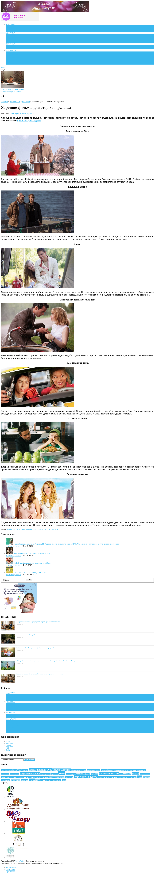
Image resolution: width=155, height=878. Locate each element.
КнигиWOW (17, 770)
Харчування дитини (19, 42)
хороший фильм (39, 529)
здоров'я (87, 774)
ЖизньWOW (15, 102)
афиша (73, 770)
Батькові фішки (17, 46)
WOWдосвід (16, 29)
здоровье (94, 774)
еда (84, 774)
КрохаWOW (16, 35)
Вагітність (15, 26)
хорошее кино (26, 529)
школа (64, 780)
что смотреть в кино (50, 780)
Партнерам (10, 870)
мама (139, 777)
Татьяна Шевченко (61, 769)
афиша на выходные (93, 770)
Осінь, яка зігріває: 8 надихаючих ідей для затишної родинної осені (36, 648)
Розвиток (14, 39)
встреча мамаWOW (30, 773)
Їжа (12, 61)
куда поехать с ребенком (56, 777)
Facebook (9, 744)
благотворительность (127, 770)
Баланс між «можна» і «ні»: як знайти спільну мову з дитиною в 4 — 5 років (39, 674)
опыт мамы (146, 777)
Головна (4, 102)
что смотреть (52, 529)
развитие (24, 780)
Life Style (14, 55)
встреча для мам (14, 774)
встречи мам (54, 774)
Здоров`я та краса (18, 31)
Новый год (25, 770)
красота (135, 773)
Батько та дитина (18, 48)
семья (32, 780)
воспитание (5, 774)
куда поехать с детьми (38, 777)
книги (121, 774)
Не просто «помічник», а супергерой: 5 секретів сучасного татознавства (38, 622)
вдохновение (140, 770)
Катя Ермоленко (6, 770)
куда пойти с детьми (108, 777)
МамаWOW (11, 24)
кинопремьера (111, 773)
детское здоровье (71, 774)
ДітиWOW (10, 33)
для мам (79, 774)
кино (101, 773)
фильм (9, 529)
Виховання (15, 37)
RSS (7, 748)
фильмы (16, 529)
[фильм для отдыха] (37, 462)
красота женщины (145, 774)
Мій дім (14, 63)
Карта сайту (11, 867)
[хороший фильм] (37, 175)
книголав (127, 774)
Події (13, 52)
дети (61, 773)
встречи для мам (45, 774)
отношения (5, 780)
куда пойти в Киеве (86, 776)
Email (8, 741)
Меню (3, 67)
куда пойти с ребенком (127, 777)
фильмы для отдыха (29, 120)
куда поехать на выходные (14, 777)
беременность (114, 770)
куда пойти (69, 777)
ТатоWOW (10, 44)
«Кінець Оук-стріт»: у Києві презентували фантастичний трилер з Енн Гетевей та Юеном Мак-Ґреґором (47, 661)
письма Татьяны (15, 780)
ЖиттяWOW (11, 50)
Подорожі (15, 57)
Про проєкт (10, 872)
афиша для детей (81, 770)
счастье (37, 780)
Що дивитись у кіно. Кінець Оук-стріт (27, 635)
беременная (104, 770)
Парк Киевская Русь (40, 769)
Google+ (9, 746)
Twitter (8, 750)
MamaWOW (20, 861)
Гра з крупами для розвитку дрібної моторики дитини (12, 90)
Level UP (14, 59)
